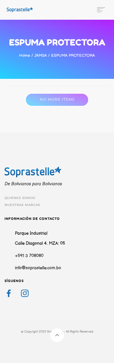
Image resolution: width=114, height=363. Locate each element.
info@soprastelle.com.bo (38, 268)
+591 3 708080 (29, 255)
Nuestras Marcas (22, 205)
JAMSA (40, 55)
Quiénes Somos (20, 198)
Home (24, 55)
